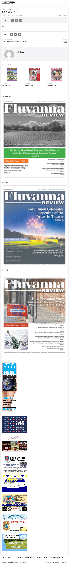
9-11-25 (5, 358)
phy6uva (20, 52)
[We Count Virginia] (14, 424)
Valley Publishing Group (60, 562)
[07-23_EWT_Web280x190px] (14, 502)
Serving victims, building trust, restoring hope (14, 41)
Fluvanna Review (8, 562)
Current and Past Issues (24, 557)
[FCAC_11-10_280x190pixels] (14, 444)
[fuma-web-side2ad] (15, 463)
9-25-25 (5, 182)
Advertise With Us (57, 557)
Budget (65, 42)
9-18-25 (5, 270)
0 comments (63, 15)
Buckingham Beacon (13, 9)
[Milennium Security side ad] (14, 522)
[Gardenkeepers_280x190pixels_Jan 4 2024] (14, 542)
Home (4, 9)
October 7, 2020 (29, 85)
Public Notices (42, 557)
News (10, 557)
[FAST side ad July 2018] (14, 483)
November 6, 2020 (6, 85)
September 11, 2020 (52, 85)
